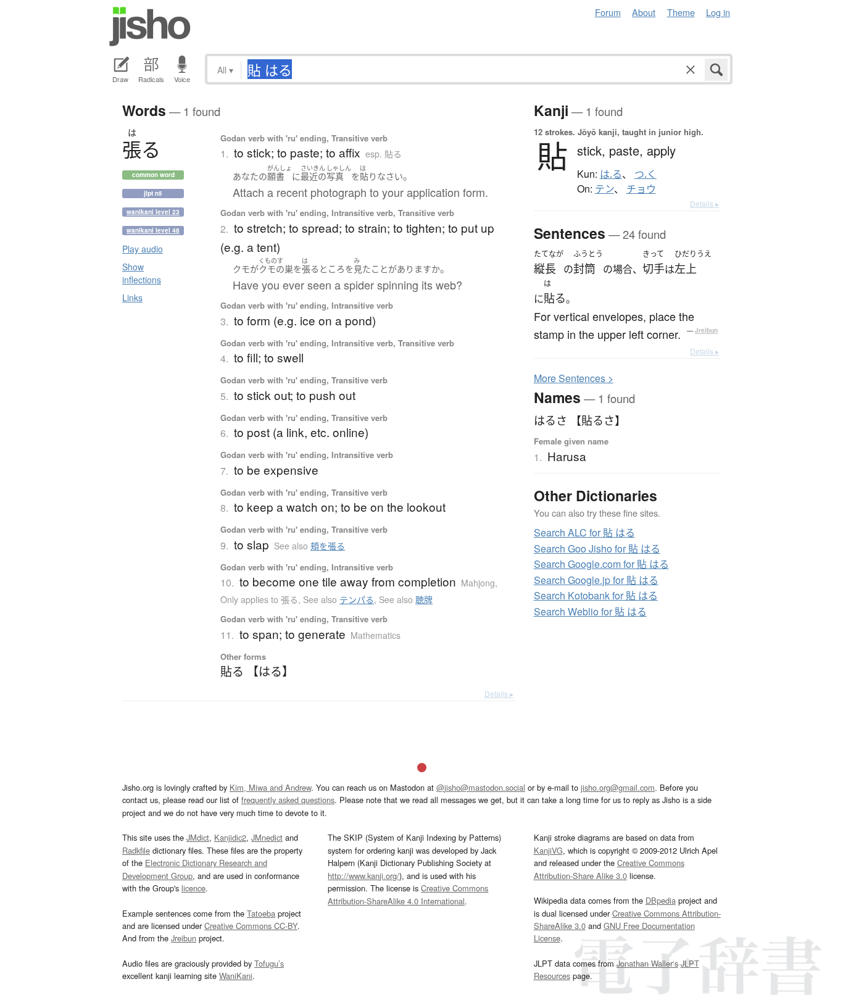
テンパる (356, 599)
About (643, 12)
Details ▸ (498, 693)
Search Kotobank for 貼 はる (596, 595)
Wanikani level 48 (153, 230)
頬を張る (327, 546)
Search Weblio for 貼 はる (590, 611)
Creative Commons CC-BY (250, 925)
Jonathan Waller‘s (647, 963)
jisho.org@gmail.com (618, 787)
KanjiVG (548, 850)
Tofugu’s (269, 963)
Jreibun (706, 330)
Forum (608, 12)
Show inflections (141, 273)
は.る (611, 174)
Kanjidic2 (230, 837)
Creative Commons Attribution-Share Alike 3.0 (609, 869)
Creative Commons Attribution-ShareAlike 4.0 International (408, 894)
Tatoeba (261, 913)
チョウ (641, 189)
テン (604, 189)
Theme (681, 12)
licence (193, 888)
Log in (718, 12)
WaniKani (235, 975)
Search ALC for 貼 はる (584, 532)
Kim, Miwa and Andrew (270, 787)
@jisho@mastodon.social (480, 787)
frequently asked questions (287, 800)
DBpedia (661, 900)
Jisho (150, 26)
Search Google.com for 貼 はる (601, 564)
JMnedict (267, 837)
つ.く (645, 174)
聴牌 (424, 599)
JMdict (197, 837)
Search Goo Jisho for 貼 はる (597, 548)
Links (132, 297)
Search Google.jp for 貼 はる (596, 580)
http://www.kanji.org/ (363, 875)
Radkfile (136, 850)
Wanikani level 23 (153, 211)
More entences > (573, 378)
